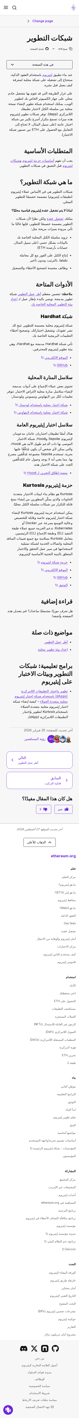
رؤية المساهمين (35, 739)
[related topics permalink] (74, 632)
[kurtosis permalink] (74, 485)
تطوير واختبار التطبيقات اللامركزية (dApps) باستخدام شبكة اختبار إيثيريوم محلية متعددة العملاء (41, 696)
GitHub (60, 365)
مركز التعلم (69, 877)
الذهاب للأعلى (36, 842)
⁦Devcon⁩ (69, 1249)
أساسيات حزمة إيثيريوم (38, 161)
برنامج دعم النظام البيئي (60, 1241)
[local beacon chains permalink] (74, 377)
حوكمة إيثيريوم (67, 1319)
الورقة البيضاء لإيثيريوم (62, 1272)
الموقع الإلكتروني (54, 358)
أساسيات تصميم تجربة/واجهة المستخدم (52, 1140)
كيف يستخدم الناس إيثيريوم (59, 954)
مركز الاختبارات (66, 946)
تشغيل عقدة (55, 219)
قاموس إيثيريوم (66, 962)
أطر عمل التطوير (29, 294)
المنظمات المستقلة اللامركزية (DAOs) (53, 1039)
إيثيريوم (47, 75)
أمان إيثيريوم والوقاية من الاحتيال (56, 938)
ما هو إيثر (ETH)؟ (65, 892)
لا (40, 809)
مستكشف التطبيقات (64, 1008)
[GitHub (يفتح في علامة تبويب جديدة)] (55, 1348)
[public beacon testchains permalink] (74, 425)
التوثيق (61, 585)
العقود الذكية (68, 915)
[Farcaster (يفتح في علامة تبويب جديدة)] (44, 1348)
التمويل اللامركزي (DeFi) (61, 1031)
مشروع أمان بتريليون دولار (60, 1334)
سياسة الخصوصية (39, 1386)
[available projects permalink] (74, 284)
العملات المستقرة (65, 1016)
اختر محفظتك (68, 993)
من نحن (39, 1358)
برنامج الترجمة (67, 1210)
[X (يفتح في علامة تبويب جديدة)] (34, 1348)
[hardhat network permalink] (74, 316)
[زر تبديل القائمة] (6, 7)
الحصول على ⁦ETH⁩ (65, 1001)
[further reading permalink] (74, 601)
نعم (60, 809)
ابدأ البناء (71, 1109)
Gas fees (70, 923)
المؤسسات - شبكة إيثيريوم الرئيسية (53, 1148)
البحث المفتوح (67, 1303)
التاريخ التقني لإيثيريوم (63, 1295)
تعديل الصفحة (39, 49)
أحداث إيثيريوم (67, 1195)
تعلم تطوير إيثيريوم (64, 1117)
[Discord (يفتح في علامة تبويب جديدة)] (23, 1348)
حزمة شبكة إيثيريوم (52, 562)
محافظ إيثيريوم (67, 900)
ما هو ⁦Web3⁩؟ (68, 908)
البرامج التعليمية (66, 1094)
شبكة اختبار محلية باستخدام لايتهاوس (41, 412)
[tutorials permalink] (74, 673)
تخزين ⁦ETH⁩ (69, 1055)
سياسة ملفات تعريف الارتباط (39, 1399)
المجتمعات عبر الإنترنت (62, 1187)
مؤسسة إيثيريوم (66, 1225)
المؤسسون (69, 1156)
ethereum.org (63, 856)
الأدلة (73, 985)
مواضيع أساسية (67, 1132)
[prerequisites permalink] (74, 151)
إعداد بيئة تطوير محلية (53, 649)
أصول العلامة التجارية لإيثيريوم (39, 1365)
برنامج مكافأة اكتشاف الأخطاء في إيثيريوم (51, 1218)
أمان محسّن (69, 1288)
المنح (73, 1125)
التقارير (71, 1326)
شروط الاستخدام (39, 1393)
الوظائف (40, 1379)
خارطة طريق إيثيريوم (63, 1280)
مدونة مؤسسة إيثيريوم (61, 1233)
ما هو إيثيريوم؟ (67, 884)
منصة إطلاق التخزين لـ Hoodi (45, 473)
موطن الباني (68, 1086)
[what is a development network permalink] (74, 182)
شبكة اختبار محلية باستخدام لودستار (41, 405)
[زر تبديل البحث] (14, 7)
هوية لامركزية (67, 1047)
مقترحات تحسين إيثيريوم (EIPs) (57, 1311)
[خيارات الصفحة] (53, 49)
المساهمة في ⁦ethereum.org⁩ (58, 1202)
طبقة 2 (71, 1063)
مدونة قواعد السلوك (40, 1372)
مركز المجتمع (68, 1179)
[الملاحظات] (8, 1410)
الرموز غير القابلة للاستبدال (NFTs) (55, 1024)
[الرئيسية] (73, 7)
